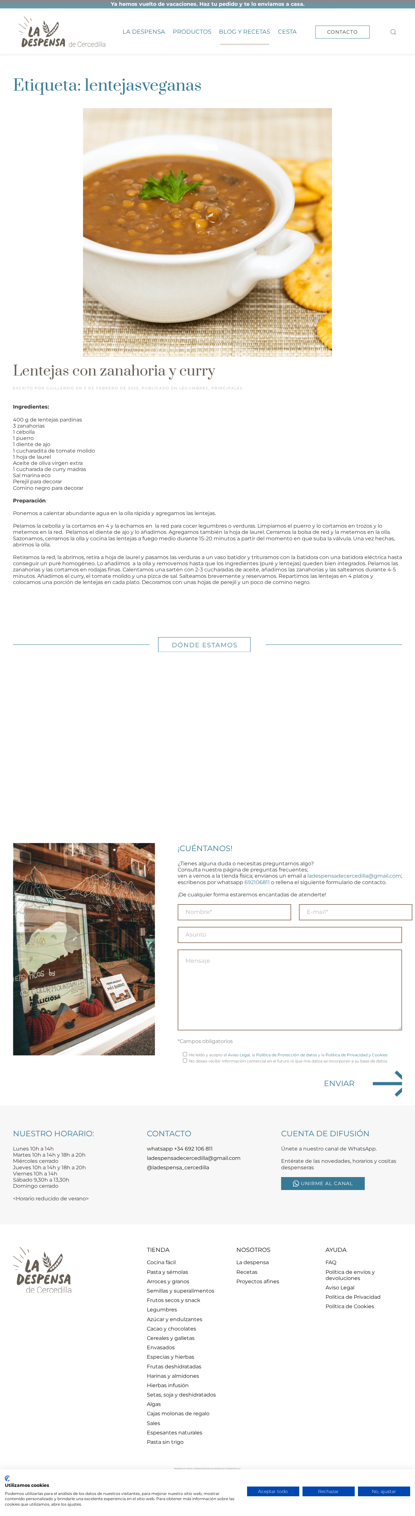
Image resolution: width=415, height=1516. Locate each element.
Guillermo (60, 388)
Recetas (246, 1272)
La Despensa (144, 31)
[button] (393, 32)
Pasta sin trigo (165, 1442)
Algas (154, 1404)
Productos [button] (192, 31)
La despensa (252, 1262)
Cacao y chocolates (171, 1329)
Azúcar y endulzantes (174, 1319)
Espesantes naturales (174, 1433)
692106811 (257, 882)
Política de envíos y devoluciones (350, 1275)
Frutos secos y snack (173, 1300)
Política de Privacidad (353, 1297)
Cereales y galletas (171, 1338)
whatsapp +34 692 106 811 (180, 1149)
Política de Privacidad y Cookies (357, 1054)
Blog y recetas (244, 31)
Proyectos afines (257, 1281)
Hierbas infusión (168, 1385)
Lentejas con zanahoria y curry (114, 371)
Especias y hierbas (170, 1357)
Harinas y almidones (173, 1376)
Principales (227, 388)
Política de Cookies (350, 1306)
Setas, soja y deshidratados (181, 1395)
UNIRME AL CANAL (327, 1183)
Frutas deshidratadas (174, 1367)
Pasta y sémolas (167, 1272)
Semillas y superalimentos (180, 1291)
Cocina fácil (161, 1262)
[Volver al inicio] (62, 32)
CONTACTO (342, 32)
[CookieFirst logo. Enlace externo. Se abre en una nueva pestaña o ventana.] (7, 1478)
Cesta (287, 31)
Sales (153, 1423)
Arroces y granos (168, 1281)
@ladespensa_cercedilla (178, 1167)
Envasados (161, 1347)
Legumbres (193, 388)
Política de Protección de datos (286, 1054)
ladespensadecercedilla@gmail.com (354, 876)
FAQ (331, 1262)
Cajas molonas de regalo (178, 1413)
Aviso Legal (239, 1054)
